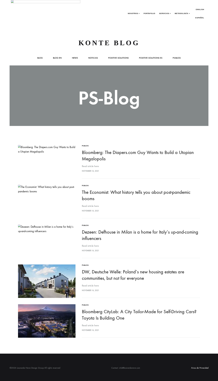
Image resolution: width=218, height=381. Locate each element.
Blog (40, 58)
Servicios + (165, 13)
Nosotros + (134, 13)
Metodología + (182, 13)
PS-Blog (177, 58)
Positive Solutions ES (150, 58)
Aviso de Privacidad (199, 368)
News (75, 58)
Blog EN (57, 58)
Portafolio (149, 13)
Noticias (93, 58)
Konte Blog (109, 43)
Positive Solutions (118, 58)
